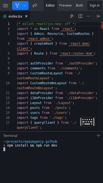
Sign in (95, 5)
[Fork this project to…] (25, 5)
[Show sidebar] (5, 5)
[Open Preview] (99, 16)
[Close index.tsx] (26, 16)
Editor (50, 5)
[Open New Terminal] (98, 135)
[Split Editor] (80, 16)
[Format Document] (72, 16)
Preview (65, 5)
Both (79, 5)
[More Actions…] (88, 16)
